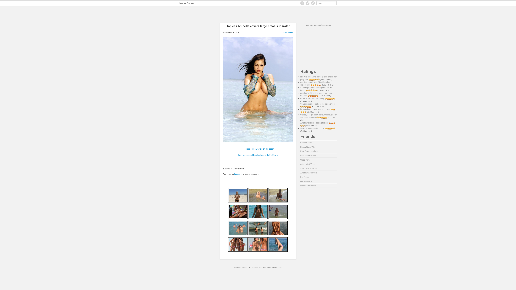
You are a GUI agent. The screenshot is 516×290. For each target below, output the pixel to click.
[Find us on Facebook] (302, 3)
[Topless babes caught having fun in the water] (238, 227)
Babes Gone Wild (307, 147)
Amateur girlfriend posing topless (314, 122)
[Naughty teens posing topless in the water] (238, 244)
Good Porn (305, 159)
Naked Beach (306, 181)
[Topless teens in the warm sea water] (258, 227)
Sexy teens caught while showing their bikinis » (258, 155)
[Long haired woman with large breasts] (238, 195)
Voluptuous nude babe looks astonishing (317, 103)
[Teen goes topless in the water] (278, 211)
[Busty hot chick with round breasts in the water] (278, 195)
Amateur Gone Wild (308, 172)
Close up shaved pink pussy (312, 98)
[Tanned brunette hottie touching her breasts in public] (238, 211)
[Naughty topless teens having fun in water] (278, 227)
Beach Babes (306, 142)
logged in (238, 174)
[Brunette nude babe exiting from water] (258, 211)
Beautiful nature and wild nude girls (315, 109)
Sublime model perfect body (312, 128)
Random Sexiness (308, 185)
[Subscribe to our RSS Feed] (313, 3)
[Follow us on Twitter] (307, 3)
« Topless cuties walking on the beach (258, 148)
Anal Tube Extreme (308, 168)
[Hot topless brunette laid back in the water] (258, 195)
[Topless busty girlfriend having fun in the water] (278, 244)
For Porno (304, 177)
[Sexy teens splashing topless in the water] (258, 244)
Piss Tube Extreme (308, 155)
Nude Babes (186, 3)
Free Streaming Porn (309, 151)
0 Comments (287, 32)
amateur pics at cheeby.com (318, 25)
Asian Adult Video (307, 164)
